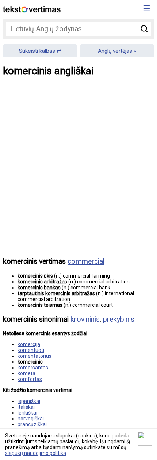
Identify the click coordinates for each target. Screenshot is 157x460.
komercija (29, 344)
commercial (86, 261)
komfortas (30, 379)
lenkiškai (27, 413)
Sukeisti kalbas (37, 51)
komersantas (33, 367)
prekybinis (118, 319)
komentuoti (31, 350)
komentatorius (34, 356)
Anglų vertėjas (115, 51)
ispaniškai (29, 401)
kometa (26, 373)
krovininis (85, 319)
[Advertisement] (78, 172)
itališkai (26, 407)
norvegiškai (31, 418)
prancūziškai (32, 424)
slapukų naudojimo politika (35, 453)
